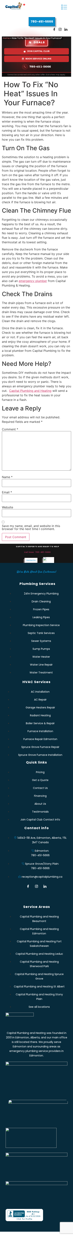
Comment (10, 429)
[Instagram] (60, 29)
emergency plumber (33, 281)
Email (7, 492)
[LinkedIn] (65, 29)
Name (7, 476)
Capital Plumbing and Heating (30, 391)
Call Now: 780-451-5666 (37, 552)
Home (6, 38)
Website (7, 507)
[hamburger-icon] (64, 7)
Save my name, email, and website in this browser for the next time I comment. (31, 527)
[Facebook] (54, 29)
